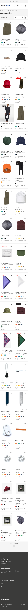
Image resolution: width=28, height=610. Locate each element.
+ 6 (23, 211)
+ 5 (9, 267)
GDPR (2, 583)
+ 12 (23, 238)
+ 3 (9, 99)
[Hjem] (5, 6)
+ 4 (23, 296)
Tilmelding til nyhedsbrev (8, 580)
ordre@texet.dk (5, 568)
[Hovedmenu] (25, 6)
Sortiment (2, 10)
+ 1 (9, 385)
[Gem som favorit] (18, 6)
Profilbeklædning (11, 10)
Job (2, 586)
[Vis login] (21, 6)
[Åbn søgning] (14, 6)
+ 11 (23, 385)
